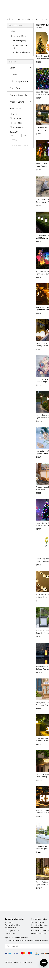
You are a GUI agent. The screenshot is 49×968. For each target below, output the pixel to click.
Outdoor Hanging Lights (19, 46)
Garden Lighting (19, 40)
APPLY (14, 140)
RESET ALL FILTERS (20, 146)
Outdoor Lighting (18, 36)
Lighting (10, 19)
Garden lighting (41, 19)
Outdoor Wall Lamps (21, 52)
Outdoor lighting (24, 19)
